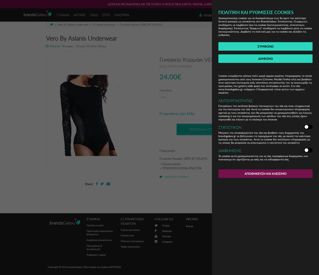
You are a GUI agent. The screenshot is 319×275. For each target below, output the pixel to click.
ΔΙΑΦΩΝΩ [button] (265, 58)
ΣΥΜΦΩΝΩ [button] (266, 46)
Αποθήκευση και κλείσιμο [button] (266, 173)
